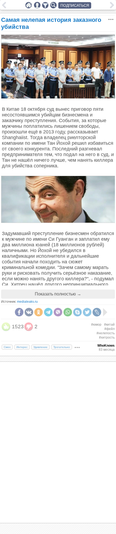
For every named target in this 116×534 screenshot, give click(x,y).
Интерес (22, 347)
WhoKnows (106, 345)
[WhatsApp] (67, 312)
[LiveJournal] (97, 312)
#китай (109, 324)
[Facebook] (19, 312)
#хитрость (107, 337)
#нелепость (106, 333)
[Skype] (77, 312)
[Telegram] (48, 312)
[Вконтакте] (29, 312)
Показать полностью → (58, 294)
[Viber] (58, 312)
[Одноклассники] (38, 312)
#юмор (96, 324)
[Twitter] (87, 312)
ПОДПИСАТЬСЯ (74, 5)
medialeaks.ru (27, 301)
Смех (7, 347)
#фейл (109, 328)
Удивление (40, 347)
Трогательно (61, 347)
